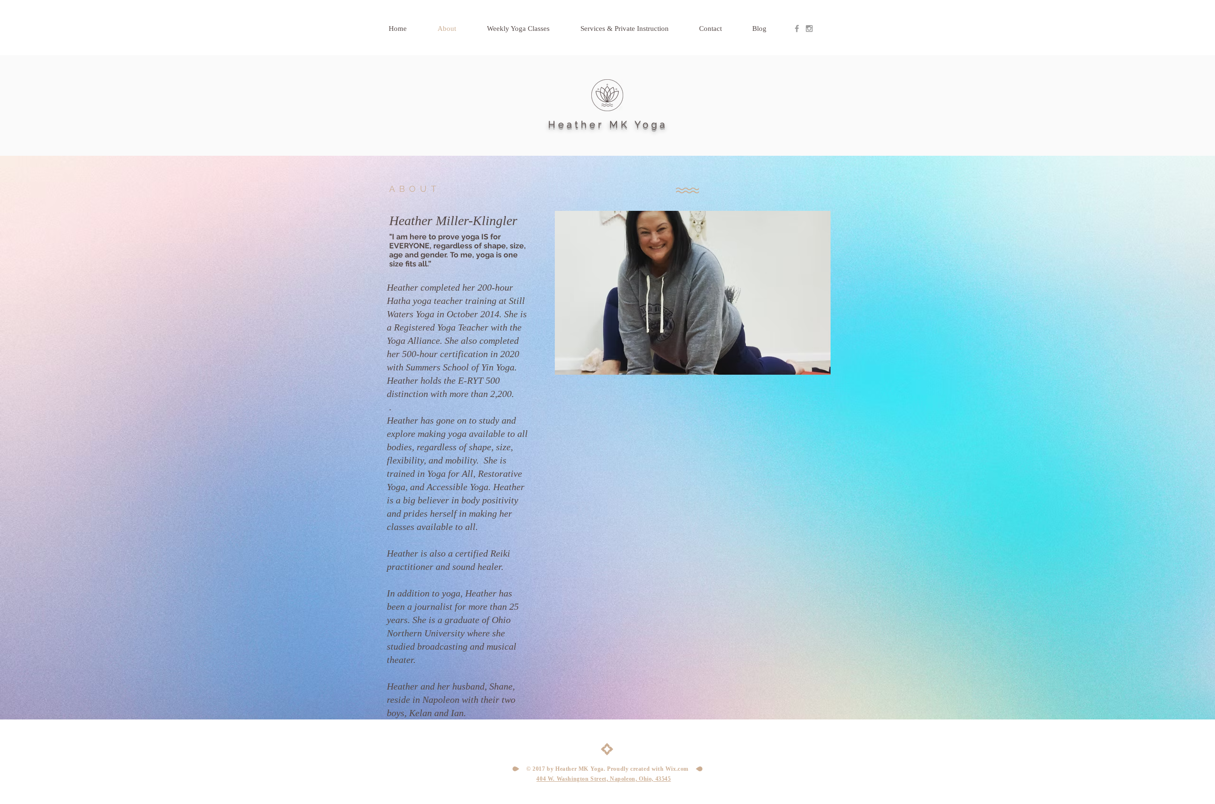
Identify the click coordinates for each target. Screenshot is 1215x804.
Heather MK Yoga (608, 124)
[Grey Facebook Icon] (797, 28)
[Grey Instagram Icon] (809, 28)
